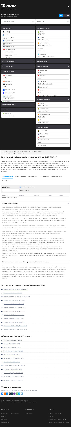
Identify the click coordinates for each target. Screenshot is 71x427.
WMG (48, 56)
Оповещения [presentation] (45, 176)
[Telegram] (22, 394)
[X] (10, 394)
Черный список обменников (10, 425)
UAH (5, 86)
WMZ (39, 56)
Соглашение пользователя (57, 419)
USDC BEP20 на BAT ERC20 (12, 347)
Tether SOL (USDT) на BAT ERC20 (14, 358)
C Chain (11, 52)
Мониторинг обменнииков (9, 413)
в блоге (34, 390)
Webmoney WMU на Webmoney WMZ (15, 329)
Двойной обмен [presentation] (21, 176)
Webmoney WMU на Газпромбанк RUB (16, 289)
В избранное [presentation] (7, 181)
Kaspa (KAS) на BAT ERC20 (12, 344)
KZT (51, 45)
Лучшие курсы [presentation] (8, 176)
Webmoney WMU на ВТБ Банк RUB (14, 307)
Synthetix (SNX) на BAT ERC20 (13, 369)
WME (44, 56)
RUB (5, 77)
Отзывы (61, 195)
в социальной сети (17, 390)
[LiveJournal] (12, 394)
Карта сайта (5, 422)
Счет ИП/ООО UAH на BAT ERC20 (14, 365)
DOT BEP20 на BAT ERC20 (12, 354)
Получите (32, 187)
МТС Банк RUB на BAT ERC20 (13, 340)
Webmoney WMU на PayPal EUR (13, 318)
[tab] (7, 176)
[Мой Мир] (7, 394)
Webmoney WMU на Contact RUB (14, 315)
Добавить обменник (55, 413)
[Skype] (19, 394)
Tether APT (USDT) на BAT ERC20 (14, 376)
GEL (12, 98)
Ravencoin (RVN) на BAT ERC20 (13, 373)
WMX (52, 56)
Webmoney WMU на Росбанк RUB (14, 322)
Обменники (28, 413)
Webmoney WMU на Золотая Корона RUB (17, 296)
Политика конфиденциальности (59, 422)
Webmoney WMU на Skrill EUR (13, 293)
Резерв (50, 195)
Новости (4, 419)
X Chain (6, 52)
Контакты (51, 416)
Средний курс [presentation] (33, 176)
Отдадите (24, 187)
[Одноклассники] (5, 394)
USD (9, 116)
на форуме (27, 390)
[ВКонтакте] (2, 394)
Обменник (4, 195)
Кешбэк (3, 416)
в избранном (5, 390)
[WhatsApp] (17, 394)
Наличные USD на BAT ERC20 (13, 380)
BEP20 (5, 57)
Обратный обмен (57, 176)
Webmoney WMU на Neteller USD (14, 304)
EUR (12, 116)
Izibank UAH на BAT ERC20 (12, 362)
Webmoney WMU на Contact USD (14, 300)
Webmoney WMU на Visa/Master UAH (15, 326)
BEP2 (10, 57)
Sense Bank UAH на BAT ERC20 (13, 351)
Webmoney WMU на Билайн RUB (14, 311)
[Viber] (14, 394)
